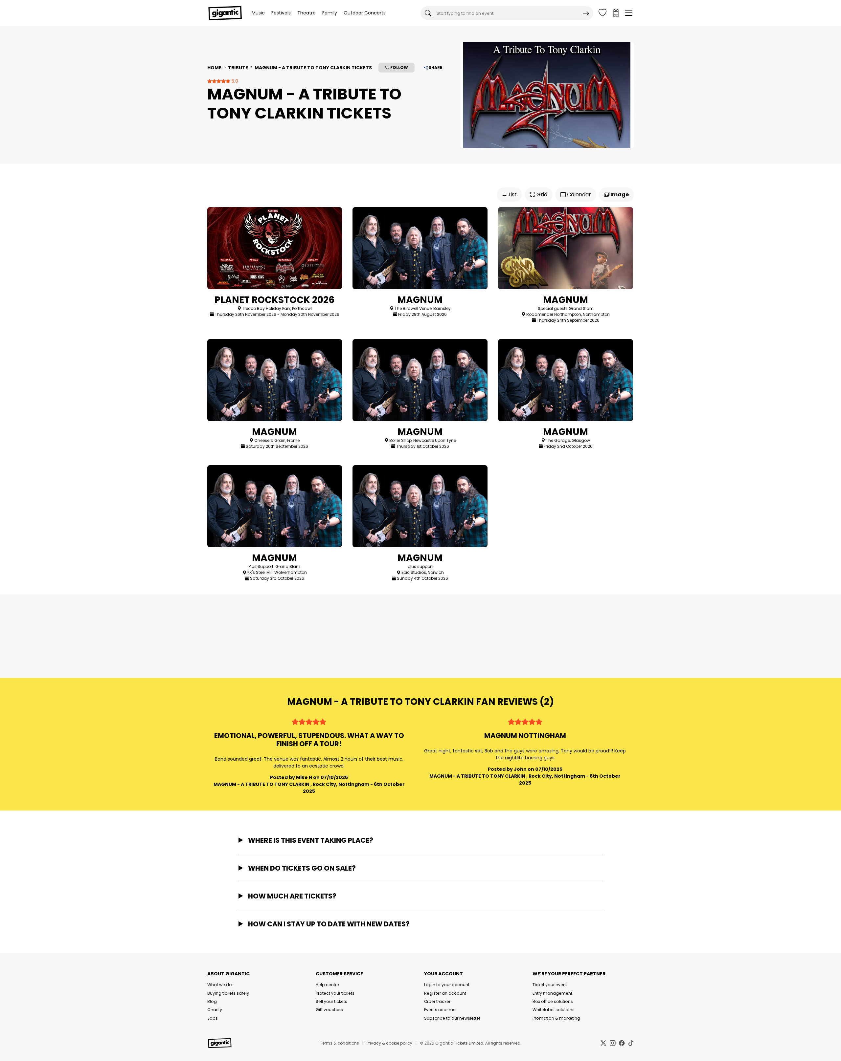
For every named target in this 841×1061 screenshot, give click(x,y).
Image (619, 194)
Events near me (440, 1009)
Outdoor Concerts (365, 13)
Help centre (327, 984)
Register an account (445, 993)
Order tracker (437, 1001)
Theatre (306, 13)
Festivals (281, 13)
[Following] (602, 13)
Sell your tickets (331, 1001)
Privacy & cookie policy (389, 1043)
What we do (219, 984)
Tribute (238, 67)
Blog (212, 1001)
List (512, 194)
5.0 (234, 81)
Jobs (212, 1018)
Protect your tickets (335, 993)
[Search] (586, 13)
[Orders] (616, 13)
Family (329, 13)
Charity (214, 1009)
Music (258, 13)
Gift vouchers (329, 1009)
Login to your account (446, 984)
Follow (398, 67)
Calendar (578, 194)
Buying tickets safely (228, 993)
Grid (541, 194)
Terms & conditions (339, 1043)
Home (214, 67)
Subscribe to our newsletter (452, 1018)
